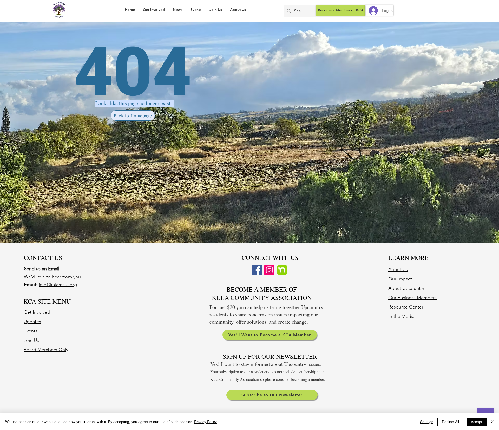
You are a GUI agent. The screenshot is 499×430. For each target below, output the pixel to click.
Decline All (450, 421)
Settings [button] (426, 421)
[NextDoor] (282, 270)
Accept (476, 421)
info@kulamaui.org (58, 284)
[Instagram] (269, 270)
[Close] (493, 422)
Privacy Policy (205, 421)
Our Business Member (411, 297)
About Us (398, 269)
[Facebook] (257, 270)
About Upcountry (406, 288)
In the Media (401, 316)
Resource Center (405, 307)
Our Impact (400, 279)
